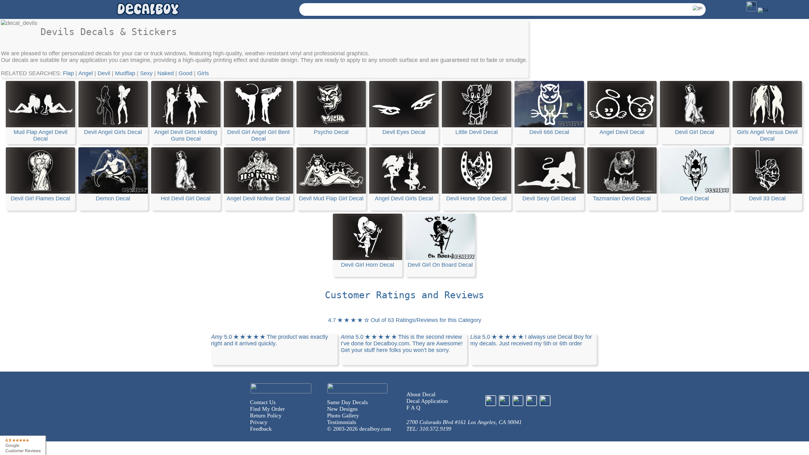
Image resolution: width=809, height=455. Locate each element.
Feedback (261, 429)
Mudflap (125, 73)
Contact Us (263, 402)
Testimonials (341, 422)
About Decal (420, 394)
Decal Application (427, 401)
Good (185, 73)
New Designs (342, 409)
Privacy (258, 422)
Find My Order (267, 409)
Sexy (146, 73)
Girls (203, 73)
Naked (165, 73)
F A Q (413, 407)
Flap (68, 73)
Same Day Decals (347, 402)
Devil (104, 73)
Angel (85, 73)
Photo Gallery (343, 415)
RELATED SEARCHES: (32, 73)
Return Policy (266, 415)
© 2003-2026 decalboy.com (359, 429)
